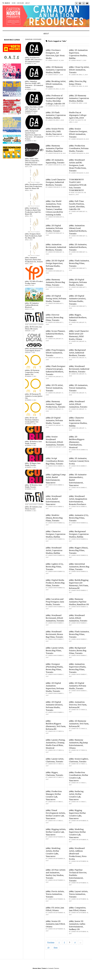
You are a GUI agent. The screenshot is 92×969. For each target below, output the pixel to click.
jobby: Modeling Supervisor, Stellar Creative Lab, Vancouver (77, 833)
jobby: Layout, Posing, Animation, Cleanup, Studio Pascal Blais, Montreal (55, 743)
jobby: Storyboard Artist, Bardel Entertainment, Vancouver (53, 500)
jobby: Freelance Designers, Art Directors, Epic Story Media (55, 54)
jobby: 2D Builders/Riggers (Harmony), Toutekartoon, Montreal (76, 442)
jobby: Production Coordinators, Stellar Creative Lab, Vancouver (78, 776)
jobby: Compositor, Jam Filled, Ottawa (77, 909)
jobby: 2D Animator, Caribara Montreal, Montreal (32, 305)
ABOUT (27, 3)
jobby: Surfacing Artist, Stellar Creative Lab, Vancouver (76, 795)
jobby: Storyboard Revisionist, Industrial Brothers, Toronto (79, 369)
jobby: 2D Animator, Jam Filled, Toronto (33, 508)
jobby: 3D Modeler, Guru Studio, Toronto (33, 486)
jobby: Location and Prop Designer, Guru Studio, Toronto (55, 602)
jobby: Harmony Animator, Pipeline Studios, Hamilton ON (79, 602)
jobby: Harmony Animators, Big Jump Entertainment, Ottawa (78, 743)
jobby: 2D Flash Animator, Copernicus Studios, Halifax (56, 115)
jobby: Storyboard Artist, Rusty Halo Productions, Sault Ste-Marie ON (34, 186)
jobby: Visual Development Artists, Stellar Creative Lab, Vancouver (55, 814)
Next (56, 947)
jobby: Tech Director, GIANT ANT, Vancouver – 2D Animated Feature (34, 60)
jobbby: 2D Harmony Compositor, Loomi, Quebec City (32, 372)
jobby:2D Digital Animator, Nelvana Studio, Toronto (54, 420)
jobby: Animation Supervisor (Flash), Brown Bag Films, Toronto (77, 668)
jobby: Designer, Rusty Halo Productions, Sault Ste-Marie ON (33, 236)
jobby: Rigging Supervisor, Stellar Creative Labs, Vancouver (77, 814)
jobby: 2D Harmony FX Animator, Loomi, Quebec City (34, 396)
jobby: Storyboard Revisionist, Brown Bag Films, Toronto (54, 634)
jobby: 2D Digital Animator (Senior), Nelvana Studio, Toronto (54, 706)
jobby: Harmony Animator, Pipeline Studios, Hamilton (54, 148)
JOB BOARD (20, 3)
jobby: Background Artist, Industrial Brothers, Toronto (77, 353)
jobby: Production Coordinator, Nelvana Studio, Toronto (78, 148)
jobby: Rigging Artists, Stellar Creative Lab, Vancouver (56, 832)
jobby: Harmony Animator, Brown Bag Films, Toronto (55, 282)
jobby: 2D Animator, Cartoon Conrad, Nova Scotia (79, 461)
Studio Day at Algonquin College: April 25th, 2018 (78, 115)
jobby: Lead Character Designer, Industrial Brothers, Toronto (55, 182)
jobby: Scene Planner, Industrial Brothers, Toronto (55, 334)
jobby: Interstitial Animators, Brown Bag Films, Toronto (79, 566)
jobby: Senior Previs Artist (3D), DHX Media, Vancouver (55, 131)
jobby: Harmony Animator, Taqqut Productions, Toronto (55, 404)
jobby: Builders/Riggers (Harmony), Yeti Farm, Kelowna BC (56, 724)
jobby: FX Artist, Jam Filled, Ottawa (55, 909)
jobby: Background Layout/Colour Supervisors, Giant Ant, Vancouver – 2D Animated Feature (34, 135)
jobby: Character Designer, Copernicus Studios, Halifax (55, 534)
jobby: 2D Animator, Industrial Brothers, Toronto (78, 247)
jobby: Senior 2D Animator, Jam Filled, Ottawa (55, 924)
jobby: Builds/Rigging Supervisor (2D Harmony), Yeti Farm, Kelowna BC (78, 584)
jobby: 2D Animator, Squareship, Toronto (55, 161)
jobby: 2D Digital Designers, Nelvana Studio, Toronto (78, 282)
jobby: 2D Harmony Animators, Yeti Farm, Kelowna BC (79, 723)
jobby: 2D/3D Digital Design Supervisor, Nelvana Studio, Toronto (55, 264)
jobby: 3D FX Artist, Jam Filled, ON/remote (33, 328)
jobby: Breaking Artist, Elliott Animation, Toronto (56, 84)
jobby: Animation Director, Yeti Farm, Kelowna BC (78, 705)
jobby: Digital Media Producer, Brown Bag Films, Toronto (55, 583)
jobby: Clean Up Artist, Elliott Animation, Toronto (79, 70)
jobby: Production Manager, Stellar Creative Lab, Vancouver (54, 795)
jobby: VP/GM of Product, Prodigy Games (34, 282)
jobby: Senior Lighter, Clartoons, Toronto (78, 760)
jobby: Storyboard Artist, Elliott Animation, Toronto (78, 404)
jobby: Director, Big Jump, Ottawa (77, 82)
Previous (50, 942)
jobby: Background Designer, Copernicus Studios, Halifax (79, 534)
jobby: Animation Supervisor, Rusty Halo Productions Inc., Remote (34, 260)
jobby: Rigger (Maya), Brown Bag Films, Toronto (78, 550)
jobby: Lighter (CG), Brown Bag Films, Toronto (54, 566)
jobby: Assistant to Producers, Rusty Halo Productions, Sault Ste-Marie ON (33, 211)
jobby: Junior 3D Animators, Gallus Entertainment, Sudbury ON (77, 925)
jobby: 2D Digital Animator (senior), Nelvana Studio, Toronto (77, 299)
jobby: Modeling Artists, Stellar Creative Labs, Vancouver (53, 852)
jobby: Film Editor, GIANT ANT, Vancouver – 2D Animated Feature (34, 109)
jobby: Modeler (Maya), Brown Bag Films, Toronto (54, 518)
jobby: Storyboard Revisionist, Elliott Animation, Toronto (55, 618)
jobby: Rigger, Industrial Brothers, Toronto (78, 317)
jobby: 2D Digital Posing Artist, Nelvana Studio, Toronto (56, 298)
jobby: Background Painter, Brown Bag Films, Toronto (77, 650)
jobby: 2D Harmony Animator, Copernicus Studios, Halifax (56, 70)
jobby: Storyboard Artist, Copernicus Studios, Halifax (54, 550)
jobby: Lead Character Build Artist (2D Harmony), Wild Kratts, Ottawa (79, 335)
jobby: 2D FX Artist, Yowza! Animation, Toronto (54, 388)
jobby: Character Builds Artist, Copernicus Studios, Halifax (78, 421)
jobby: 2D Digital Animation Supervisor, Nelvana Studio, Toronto (55, 687)
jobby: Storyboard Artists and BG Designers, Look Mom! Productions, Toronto (77, 165)
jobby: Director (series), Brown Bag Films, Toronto (54, 317)
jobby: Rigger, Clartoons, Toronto (54, 773)
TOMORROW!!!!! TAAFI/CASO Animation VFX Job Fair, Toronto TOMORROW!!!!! (77, 185)
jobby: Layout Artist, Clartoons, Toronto (55, 760)
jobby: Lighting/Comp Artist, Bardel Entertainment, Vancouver (56, 478)
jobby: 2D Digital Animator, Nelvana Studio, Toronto (54, 228)
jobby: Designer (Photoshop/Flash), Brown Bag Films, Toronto (54, 668)
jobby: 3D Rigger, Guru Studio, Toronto (32, 464)
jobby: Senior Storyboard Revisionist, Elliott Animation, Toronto (55, 440)
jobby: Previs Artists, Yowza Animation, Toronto (55, 894)
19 (48, 947)
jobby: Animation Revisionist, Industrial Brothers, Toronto (56, 247)
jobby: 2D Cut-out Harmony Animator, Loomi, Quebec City (32, 420)
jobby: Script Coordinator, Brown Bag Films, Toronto (55, 461)
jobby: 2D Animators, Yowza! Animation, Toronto (78, 388)
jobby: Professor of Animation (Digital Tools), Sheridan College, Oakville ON (55, 99)
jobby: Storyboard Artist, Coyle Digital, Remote (34, 350)
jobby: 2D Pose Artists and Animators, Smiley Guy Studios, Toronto (55, 873)
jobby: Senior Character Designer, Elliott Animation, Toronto (78, 132)
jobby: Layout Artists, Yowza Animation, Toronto (78, 894)
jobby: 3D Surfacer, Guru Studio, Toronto (33, 442)
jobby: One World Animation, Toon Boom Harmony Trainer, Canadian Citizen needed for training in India (54, 208)
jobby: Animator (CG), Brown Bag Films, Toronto (79, 518)
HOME (13, 3)
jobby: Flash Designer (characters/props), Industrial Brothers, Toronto (55, 370)
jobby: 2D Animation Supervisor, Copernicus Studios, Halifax (78, 54)
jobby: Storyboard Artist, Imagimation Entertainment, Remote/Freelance (78, 500)
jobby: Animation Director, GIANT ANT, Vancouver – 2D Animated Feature (34, 84)
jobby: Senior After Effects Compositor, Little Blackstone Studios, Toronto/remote (34, 162)
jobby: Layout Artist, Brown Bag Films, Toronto (55, 650)
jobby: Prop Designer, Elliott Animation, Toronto (55, 353)
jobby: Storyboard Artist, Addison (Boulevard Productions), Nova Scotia (77, 853)
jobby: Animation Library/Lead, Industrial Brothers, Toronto (78, 229)
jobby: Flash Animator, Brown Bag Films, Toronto (79, 263)
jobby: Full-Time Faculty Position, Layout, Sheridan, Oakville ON (77, 205)
